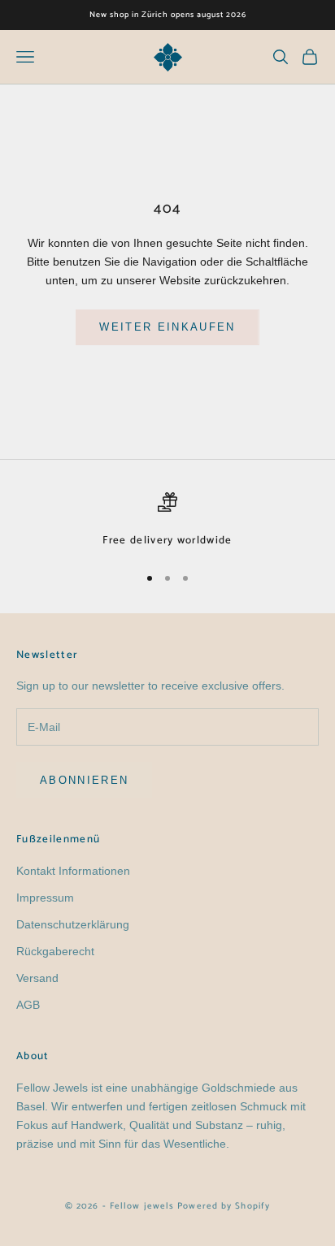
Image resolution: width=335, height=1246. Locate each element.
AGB (28, 1004)
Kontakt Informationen (73, 870)
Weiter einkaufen (167, 327)
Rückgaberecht (55, 951)
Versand (37, 977)
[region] (167, 520)
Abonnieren (84, 780)
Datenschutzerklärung (72, 924)
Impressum (45, 897)
